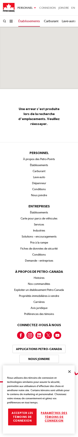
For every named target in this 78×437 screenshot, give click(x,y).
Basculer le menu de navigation (26, 7)
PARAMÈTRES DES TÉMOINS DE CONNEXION (54, 416)
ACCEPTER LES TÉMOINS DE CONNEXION (22, 416)
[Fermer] (69, 371)
